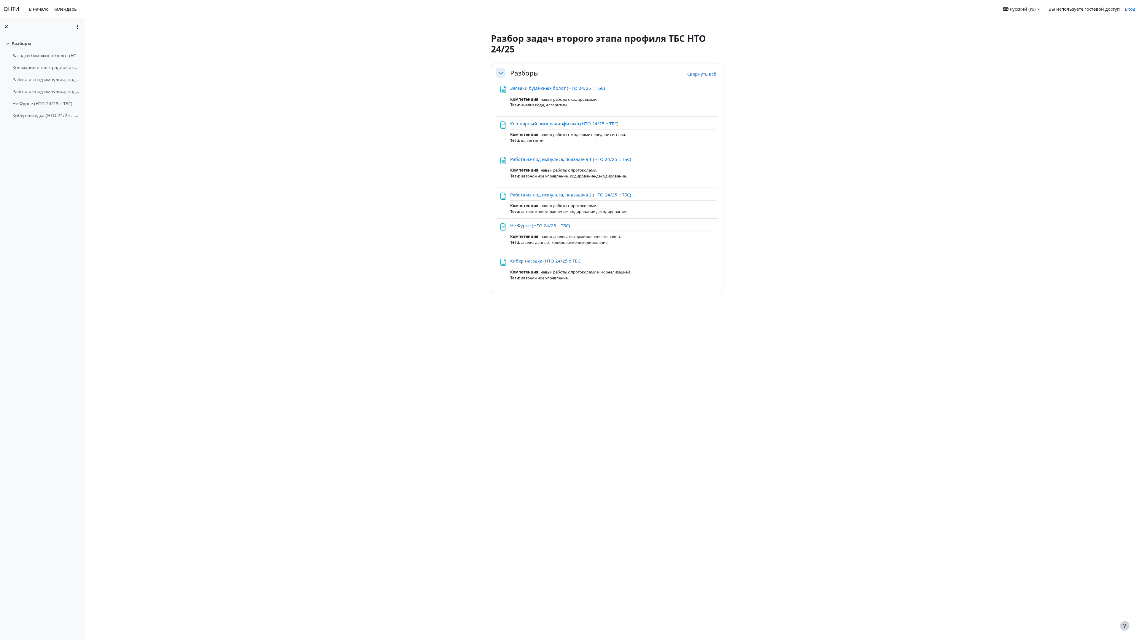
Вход (1130, 9)
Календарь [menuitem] (65, 9)
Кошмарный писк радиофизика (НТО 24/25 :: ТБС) (46, 67)
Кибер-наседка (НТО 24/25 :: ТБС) (46, 115)
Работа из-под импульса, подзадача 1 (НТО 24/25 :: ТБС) (46, 79)
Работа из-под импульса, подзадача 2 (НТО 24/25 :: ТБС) (46, 91)
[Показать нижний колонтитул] (1125, 626)
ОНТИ (11, 8)
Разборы (21, 43)
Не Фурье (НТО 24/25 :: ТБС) (42, 103)
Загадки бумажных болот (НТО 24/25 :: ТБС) (46, 55)
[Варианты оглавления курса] (77, 26)
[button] (1021, 9)
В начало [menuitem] (39, 9)
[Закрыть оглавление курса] (6, 26)
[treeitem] (42, 79)
